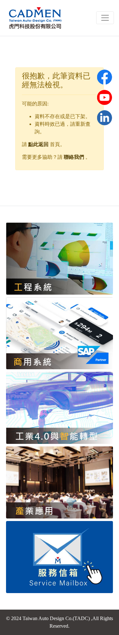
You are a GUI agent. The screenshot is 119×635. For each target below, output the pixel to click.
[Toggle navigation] (105, 17)
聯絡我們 (74, 157)
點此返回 (38, 144)
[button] (104, 97)
